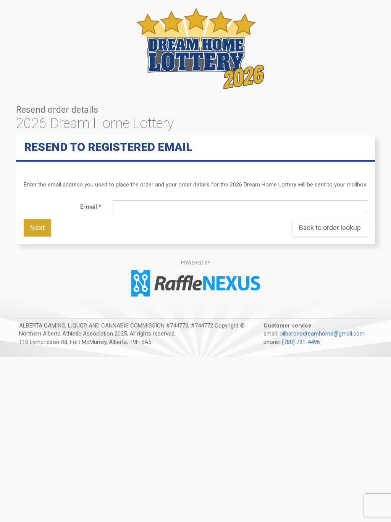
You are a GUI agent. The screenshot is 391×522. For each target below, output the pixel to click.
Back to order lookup (330, 228)
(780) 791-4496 (301, 342)
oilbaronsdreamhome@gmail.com (322, 333)
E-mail (89, 206)
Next (37, 228)
